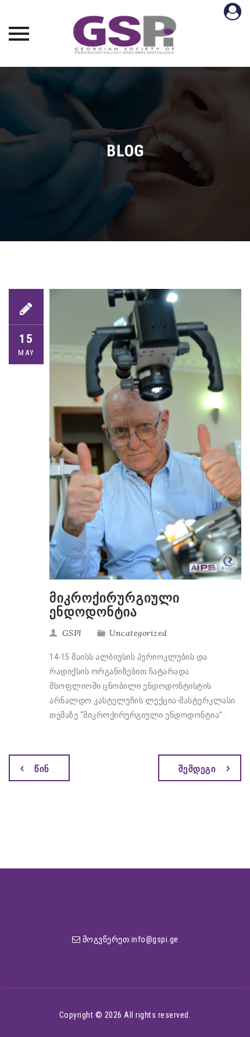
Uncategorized (138, 633)
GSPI (72, 633)
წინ (41, 769)
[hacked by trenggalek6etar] (125, 35)
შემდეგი (197, 769)
